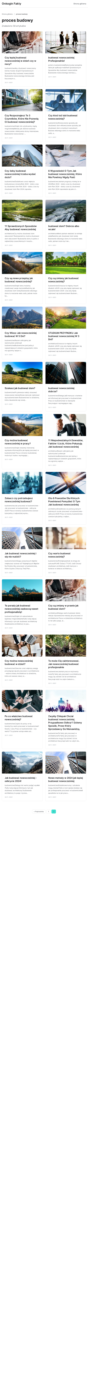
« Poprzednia (39, 811)
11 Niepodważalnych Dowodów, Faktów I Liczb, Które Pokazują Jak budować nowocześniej (65, 443)
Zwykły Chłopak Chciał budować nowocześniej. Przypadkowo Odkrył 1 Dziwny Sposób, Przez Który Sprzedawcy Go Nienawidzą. (65, 722)
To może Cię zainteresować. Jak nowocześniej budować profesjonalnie (63, 664)
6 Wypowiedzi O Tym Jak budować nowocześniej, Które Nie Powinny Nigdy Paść (65, 174)
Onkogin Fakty (11, 3)
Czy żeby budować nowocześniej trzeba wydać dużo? (20, 174)
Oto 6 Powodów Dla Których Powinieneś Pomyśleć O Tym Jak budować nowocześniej (64, 501)
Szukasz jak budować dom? (20, 388)
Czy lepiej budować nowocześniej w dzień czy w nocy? (20, 60)
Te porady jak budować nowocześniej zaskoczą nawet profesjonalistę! (21, 608)
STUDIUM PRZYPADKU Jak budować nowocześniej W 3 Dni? (63, 336)
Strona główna (79, 4)
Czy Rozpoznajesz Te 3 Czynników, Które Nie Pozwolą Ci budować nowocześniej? (21, 118)
